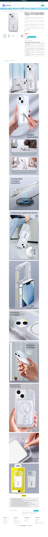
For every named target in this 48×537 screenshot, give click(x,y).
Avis (15, 60)
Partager (28, 40)
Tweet (29, 40)
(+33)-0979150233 (9, 2)
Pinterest (31, 40)
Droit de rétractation (16, 523)
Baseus (28, 15)
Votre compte (27, 517)
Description (6, 60)
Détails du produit (11, 60)
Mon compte (4, 523)
